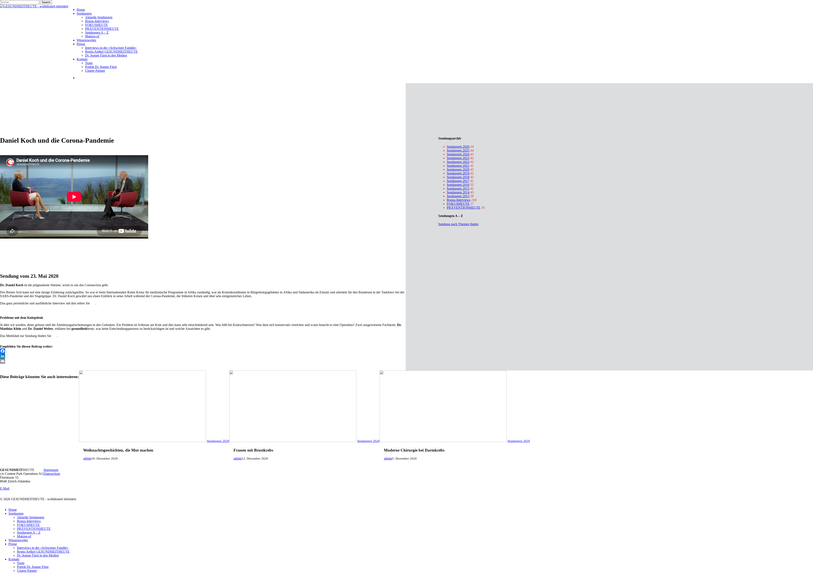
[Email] (203, 361)
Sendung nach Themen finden (458, 224)
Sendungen (16, 513)
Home (12, 509)
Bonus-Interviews (458, 200)
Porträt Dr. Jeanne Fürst (32, 567)
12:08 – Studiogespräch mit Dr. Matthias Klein (31, 253)
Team (20, 563)
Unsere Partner (27, 570)
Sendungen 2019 (458, 173)
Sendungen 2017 (458, 181)
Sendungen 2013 (458, 196)
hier (93, 303)
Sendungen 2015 (458, 188)
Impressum (51, 470)
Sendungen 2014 (458, 192)
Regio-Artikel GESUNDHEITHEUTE (43, 551)
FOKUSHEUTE (458, 204)
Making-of (24, 536)
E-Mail (4, 488)
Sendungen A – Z (28, 532)
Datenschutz (52, 473)
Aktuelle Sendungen (30, 517)
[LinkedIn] (203, 356)
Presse (12, 544)
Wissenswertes (18, 540)
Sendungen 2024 (458, 154)
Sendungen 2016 (458, 184)
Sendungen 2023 (458, 158)
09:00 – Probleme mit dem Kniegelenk (26, 249)
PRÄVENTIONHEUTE (463, 207)
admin (87, 458)
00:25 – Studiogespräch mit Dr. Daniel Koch (30, 245)
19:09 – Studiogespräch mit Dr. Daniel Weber (30, 260)
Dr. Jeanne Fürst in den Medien (38, 555)
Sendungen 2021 (458, 165)
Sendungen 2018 (458, 177)
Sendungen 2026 (458, 146)
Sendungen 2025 (458, 150)
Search (46, 2)
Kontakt (13, 559)
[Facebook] (203, 351)
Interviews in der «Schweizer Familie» (42, 548)
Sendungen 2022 (458, 162)
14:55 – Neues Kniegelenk (18, 257)
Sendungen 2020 (458, 169)
